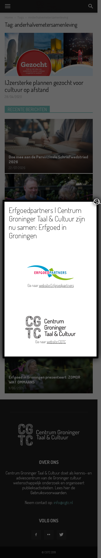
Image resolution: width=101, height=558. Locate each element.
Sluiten (97, 202)
